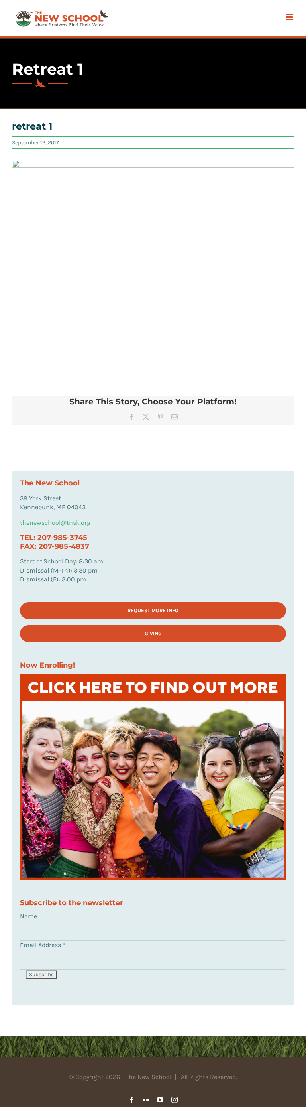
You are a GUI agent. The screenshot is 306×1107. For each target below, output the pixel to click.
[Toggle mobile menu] (290, 17)
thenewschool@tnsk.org (55, 522)
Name (28, 916)
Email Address (42, 945)
